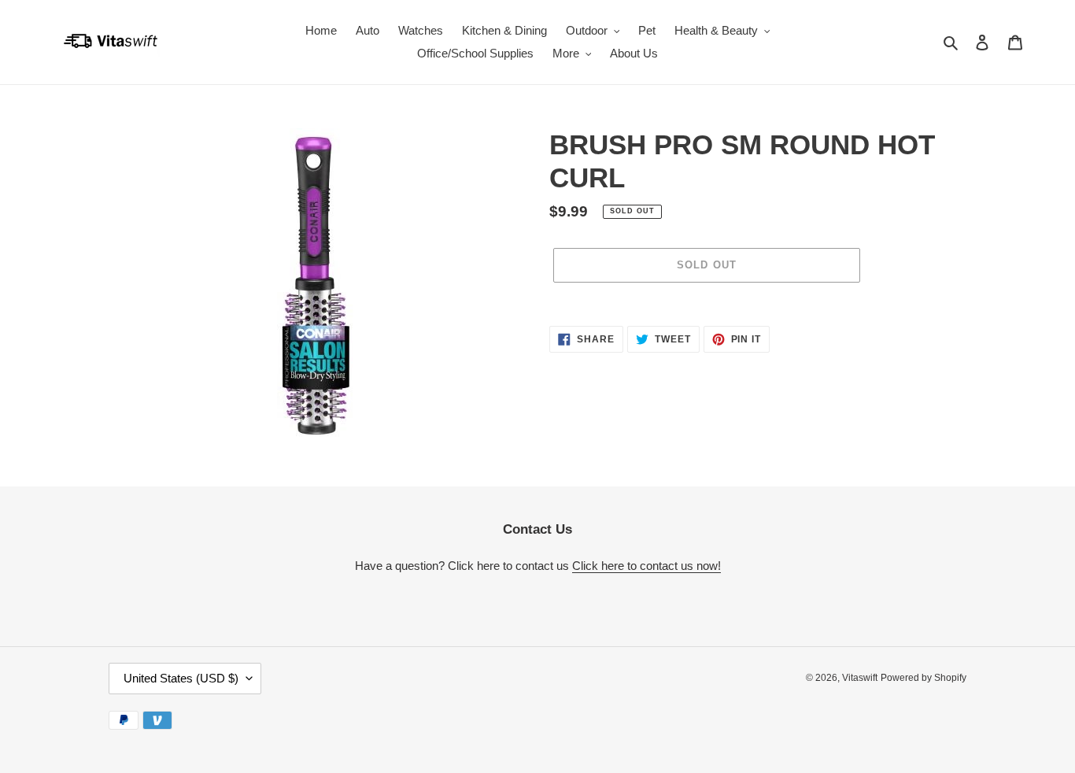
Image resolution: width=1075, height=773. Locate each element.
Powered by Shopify (923, 677)
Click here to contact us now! (646, 565)
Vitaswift (859, 677)
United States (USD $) (181, 678)
